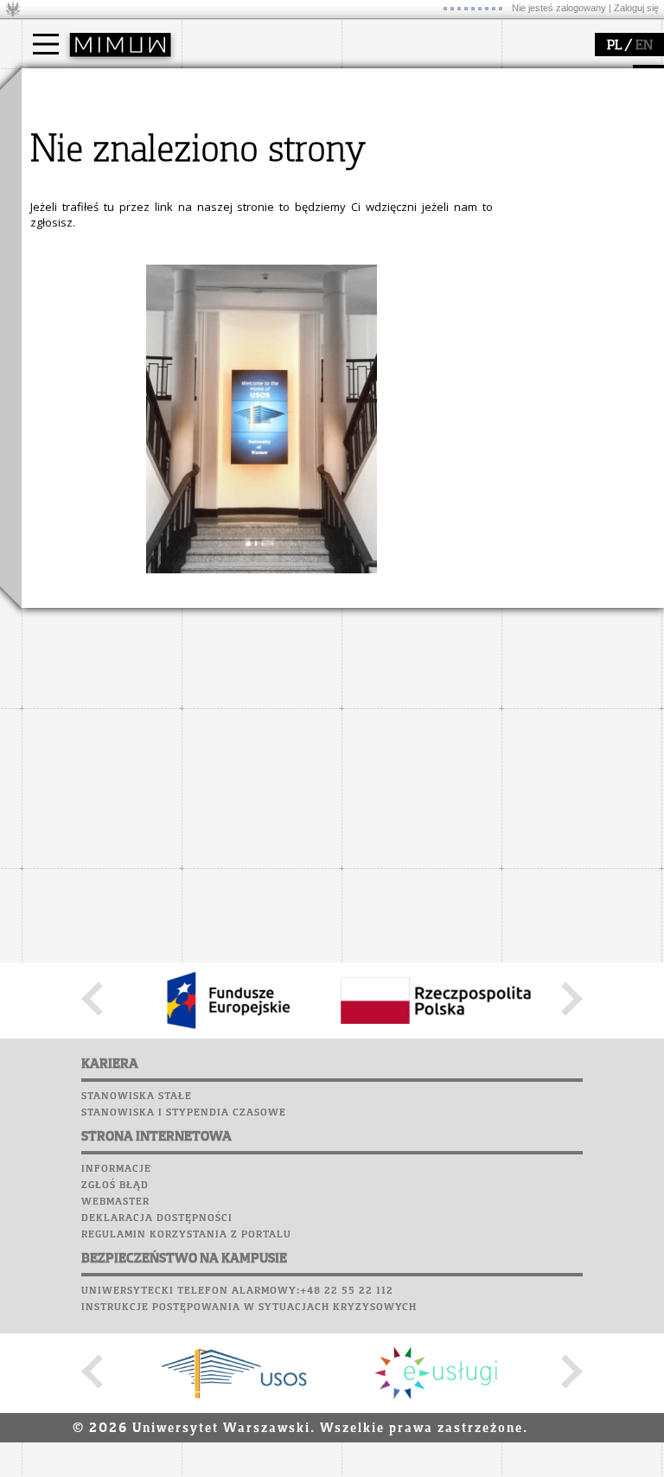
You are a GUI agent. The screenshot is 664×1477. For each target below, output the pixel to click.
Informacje (116, 1169)
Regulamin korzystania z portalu (186, 1235)
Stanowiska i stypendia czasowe (183, 1113)
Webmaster (115, 1202)
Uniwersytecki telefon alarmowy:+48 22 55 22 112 (237, 1291)
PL (614, 46)
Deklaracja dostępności (157, 1218)
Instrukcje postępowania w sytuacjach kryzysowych (249, 1307)
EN (644, 46)
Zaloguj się (636, 8)
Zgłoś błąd (115, 1185)
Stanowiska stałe (136, 1096)
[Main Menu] (45, 44)
